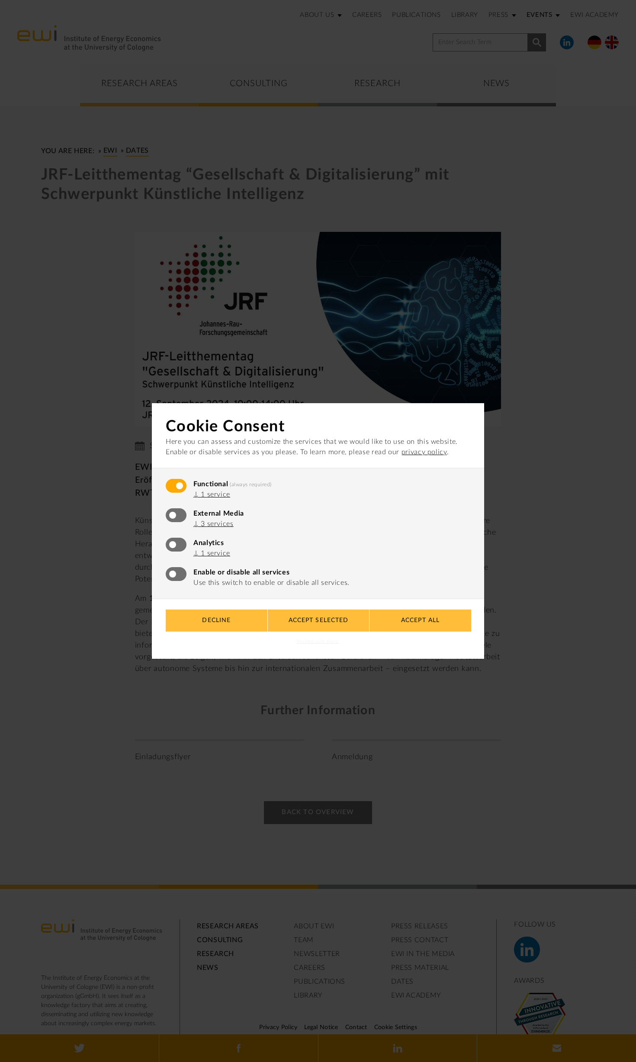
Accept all (420, 620)
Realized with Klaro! (318, 641)
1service (211, 494)
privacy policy (424, 452)
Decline (216, 620)
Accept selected (319, 620)
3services (213, 523)
